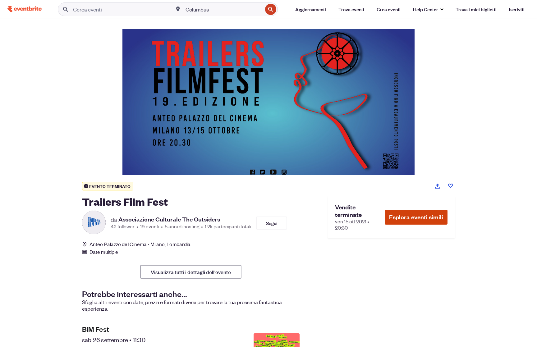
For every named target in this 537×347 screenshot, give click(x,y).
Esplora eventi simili (416, 217)
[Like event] (450, 185)
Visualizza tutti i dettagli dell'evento (191, 271)
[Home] (24, 9)
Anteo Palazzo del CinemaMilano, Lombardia (140, 244)
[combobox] (223, 9)
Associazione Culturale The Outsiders (169, 219)
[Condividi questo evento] (437, 186)
